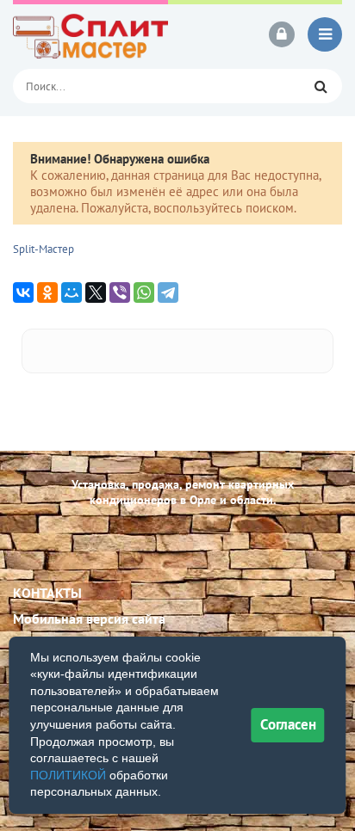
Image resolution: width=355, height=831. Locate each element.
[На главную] (90, 34)
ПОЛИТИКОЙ (68, 775)
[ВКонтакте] (23, 292)
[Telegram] (168, 292)
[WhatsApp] (144, 292)
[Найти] (320, 86)
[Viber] (119, 292)
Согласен (288, 724)
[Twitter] (95, 292)
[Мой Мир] (71, 292)
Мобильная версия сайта (89, 618)
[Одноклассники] (47, 292)
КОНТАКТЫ (47, 592)
